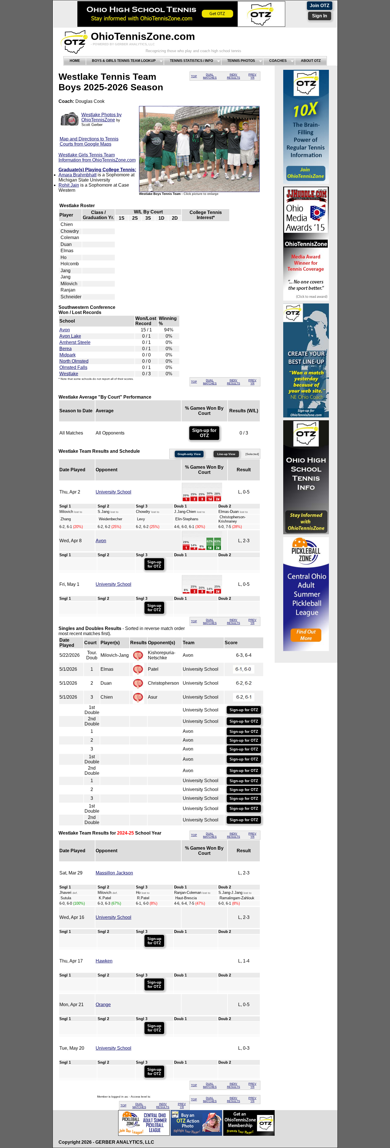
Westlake (68, 373)
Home (75, 61)
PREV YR (252, 76)
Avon (64, 329)
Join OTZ (319, 5)
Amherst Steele (75, 342)
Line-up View (226, 454)
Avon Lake (70, 336)
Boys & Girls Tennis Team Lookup (124, 61)
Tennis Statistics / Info (191, 61)
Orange (103, 1004)
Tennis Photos (241, 61)
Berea (65, 348)
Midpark (67, 354)
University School (113, 492)
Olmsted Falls (73, 367)
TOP (194, 76)
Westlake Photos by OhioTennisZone (101, 117)
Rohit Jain (69, 185)
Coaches (278, 61)
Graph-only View (189, 454)
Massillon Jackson (114, 872)
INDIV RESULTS (233, 76)
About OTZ (311, 61)
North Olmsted (74, 361)
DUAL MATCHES (210, 76)
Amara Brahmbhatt (78, 174)
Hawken (104, 961)
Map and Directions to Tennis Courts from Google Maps (89, 141)
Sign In (319, 15)
